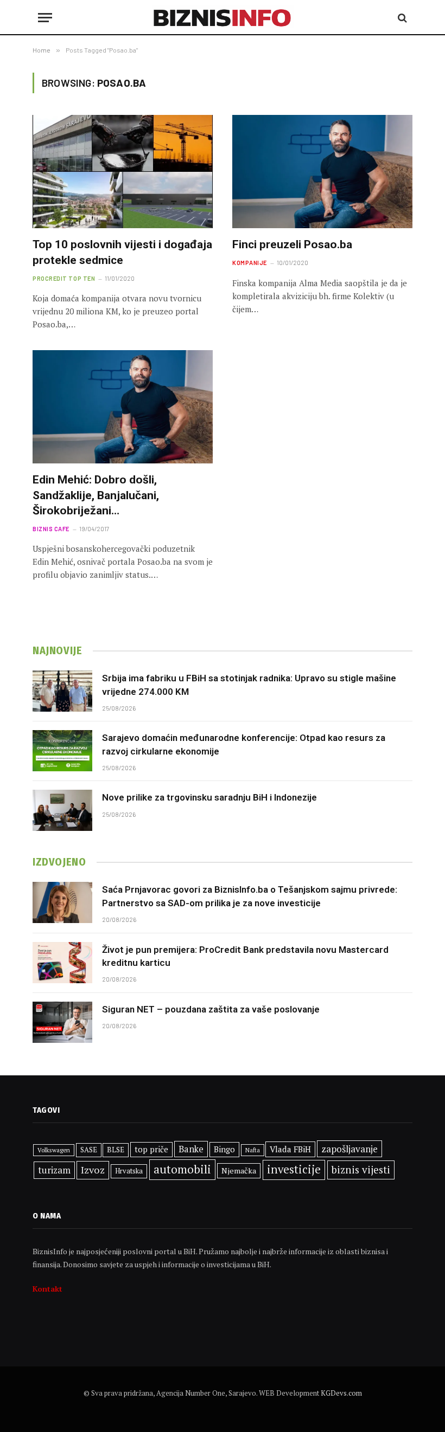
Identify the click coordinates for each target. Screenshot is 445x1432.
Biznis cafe (51, 528)
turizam (54, 1170)
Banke (191, 1149)
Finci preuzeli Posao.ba (292, 244)
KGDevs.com (341, 1393)
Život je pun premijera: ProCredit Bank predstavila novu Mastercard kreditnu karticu (245, 956)
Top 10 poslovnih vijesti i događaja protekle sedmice (122, 252)
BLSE (115, 1149)
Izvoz (93, 1169)
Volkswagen (53, 1150)
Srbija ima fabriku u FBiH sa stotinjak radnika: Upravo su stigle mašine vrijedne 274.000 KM (249, 684)
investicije (294, 1169)
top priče (151, 1149)
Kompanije (249, 262)
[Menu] (45, 17)
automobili (182, 1169)
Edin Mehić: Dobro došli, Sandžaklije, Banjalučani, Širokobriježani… (96, 495)
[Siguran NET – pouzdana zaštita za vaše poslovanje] (62, 1022)
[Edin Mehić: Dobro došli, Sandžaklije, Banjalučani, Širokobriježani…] (123, 406)
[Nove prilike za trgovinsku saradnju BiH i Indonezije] (62, 810)
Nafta (252, 1150)
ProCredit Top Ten (64, 278)
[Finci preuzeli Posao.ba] (322, 171)
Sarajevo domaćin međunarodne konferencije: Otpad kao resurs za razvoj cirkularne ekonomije (243, 744)
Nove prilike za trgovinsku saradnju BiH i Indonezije (209, 797)
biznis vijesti (361, 1169)
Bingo (224, 1149)
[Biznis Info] (223, 17)
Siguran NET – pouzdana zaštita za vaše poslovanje (211, 1009)
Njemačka (238, 1170)
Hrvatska (129, 1171)
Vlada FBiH (290, 1149)
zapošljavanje (349, 1149)
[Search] (401, 17)
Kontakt (47, 1288)
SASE (88, 1149)
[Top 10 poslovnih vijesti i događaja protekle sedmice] (123, 171)
